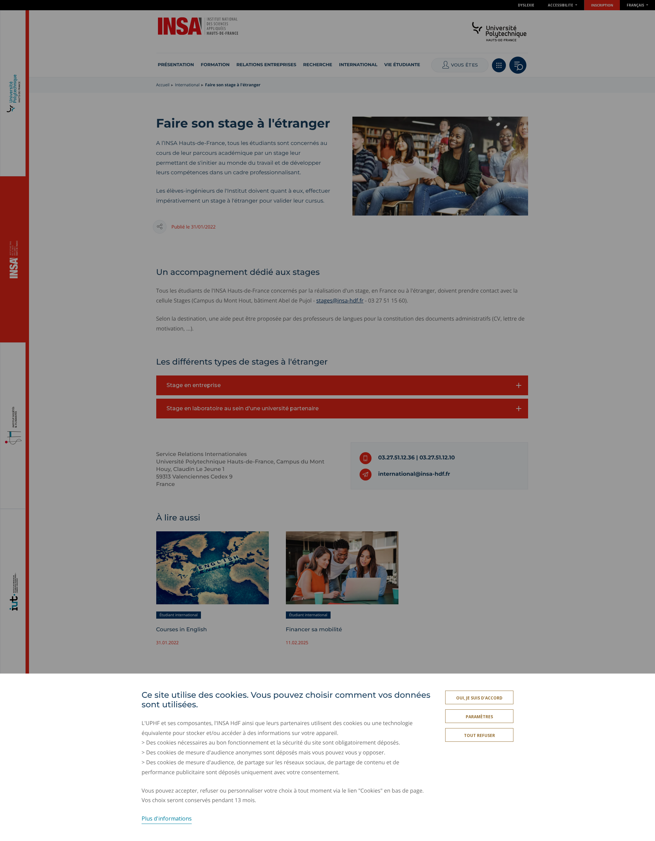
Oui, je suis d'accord (479, 698)
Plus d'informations (167, 818)
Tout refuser (479, 735)
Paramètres (479, 717)
